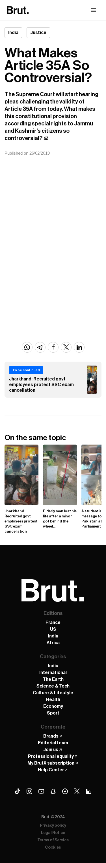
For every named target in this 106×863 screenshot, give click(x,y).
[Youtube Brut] (41, 791)
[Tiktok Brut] (17, 791)
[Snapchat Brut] (53, 791)
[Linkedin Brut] (88, 791)
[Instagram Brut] (29, 791)
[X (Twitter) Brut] (77, 791)
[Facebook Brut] (65, 791)
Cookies (53, 848)
